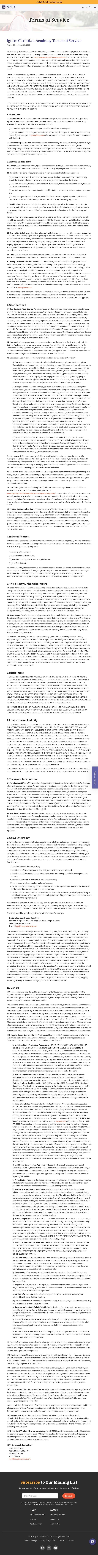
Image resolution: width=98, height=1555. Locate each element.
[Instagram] (49, 1547)
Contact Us (54, 1519)
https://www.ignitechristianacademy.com (50, 57)
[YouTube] (55, 1547)
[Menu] (95, 7)
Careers (71, 1540)
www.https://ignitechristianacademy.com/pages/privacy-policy (31, 493)
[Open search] (83, 7)
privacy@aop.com (37, 135)
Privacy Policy (68, 1504)
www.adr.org (61, 1121)
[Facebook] (42, 1547)
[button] (95, 777)
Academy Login (36, 1524)
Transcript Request (37, 1515)
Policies (33, 1519)
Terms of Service (58, 1540)
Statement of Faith (57, 1515)
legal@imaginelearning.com (26, 926)
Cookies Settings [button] (30, 1540)
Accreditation (55, 1524)
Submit (68, 1496)
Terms (36, 1504)
